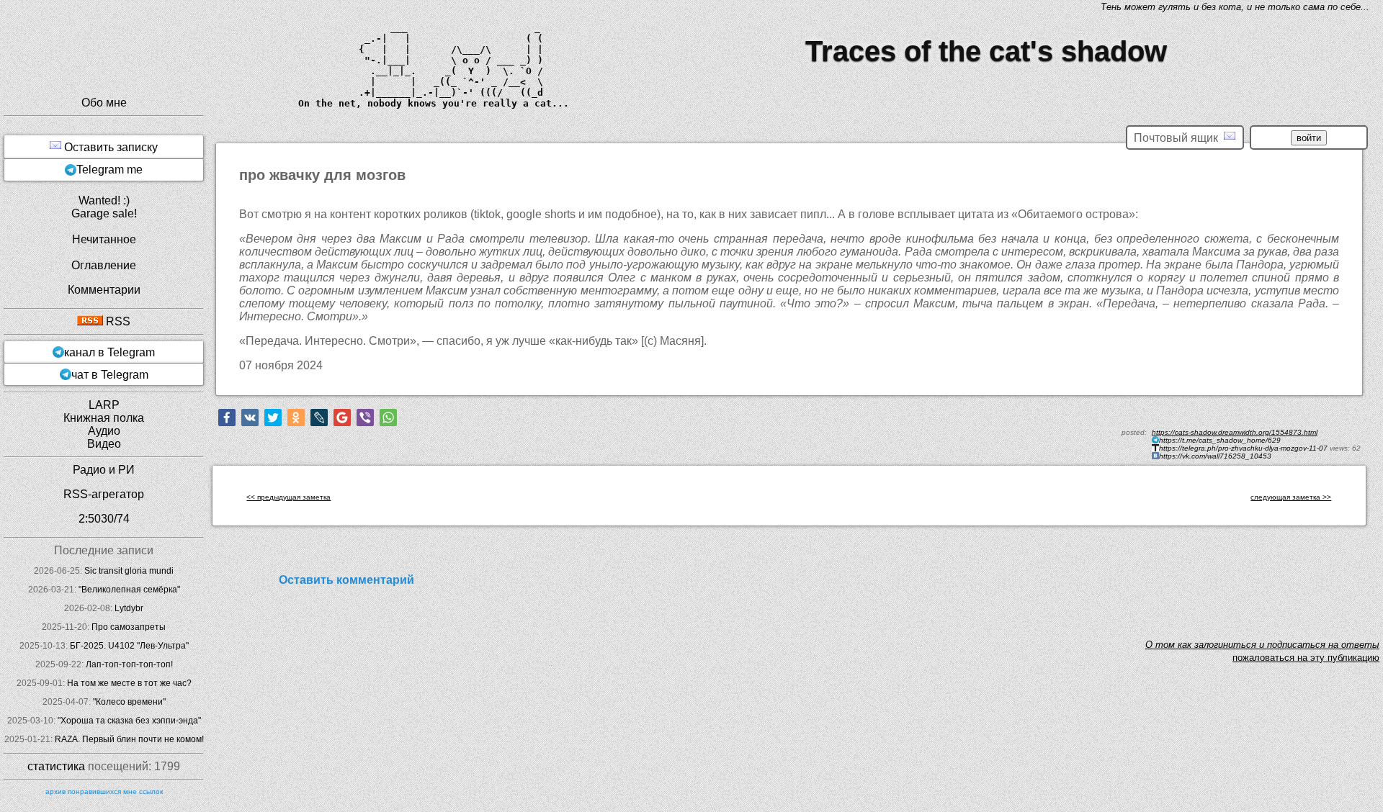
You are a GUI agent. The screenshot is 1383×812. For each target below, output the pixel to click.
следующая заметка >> (1290, 497)
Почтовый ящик (1179, 138)
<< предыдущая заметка (288, 497)
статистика (56, 766)
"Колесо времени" (129, 702)
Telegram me (109, 169)
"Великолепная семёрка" (129, 590)
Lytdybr (129, 608)
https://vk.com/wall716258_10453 (1215, 456)
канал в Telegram (109, 352)
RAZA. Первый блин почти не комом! (129, 739)
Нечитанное (104, 239)
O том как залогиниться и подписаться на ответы (1262, 644)
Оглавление (103, 265)
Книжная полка (103, 418)
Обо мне (104, 102)
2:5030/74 (104, 519)
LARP (104, 405)
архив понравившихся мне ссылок (104, 791)
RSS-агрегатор (103, 494)
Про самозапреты (128, 627)
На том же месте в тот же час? (129, 683)
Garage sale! (104, 213)
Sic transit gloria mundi (129, 571)
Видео (104, 444)
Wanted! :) (104, 200)
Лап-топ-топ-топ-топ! (129, 664)
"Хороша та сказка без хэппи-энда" (129, 721)
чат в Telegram (109, 375)
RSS (116, 321)
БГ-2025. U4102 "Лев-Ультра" (129, 646)
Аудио (104, 431)
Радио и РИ (104, 470)
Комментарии (104, 290)
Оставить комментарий (346, 580)
